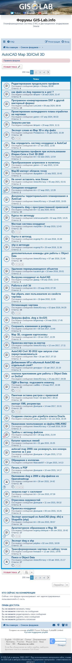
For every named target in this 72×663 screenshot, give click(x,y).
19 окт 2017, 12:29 (46, 337)
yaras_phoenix (40, 419)
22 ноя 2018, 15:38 (53, 239)
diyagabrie (38, 173)
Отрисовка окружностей (25, 500)
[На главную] (36, 5)
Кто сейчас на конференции (18, 593)
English (56, 13)
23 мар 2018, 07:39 (47, 288)
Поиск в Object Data (23, 557)
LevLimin (37, 106)
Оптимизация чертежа (24, 305)
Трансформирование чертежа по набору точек (39, 549)
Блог (8, 644)
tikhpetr (36, 94)
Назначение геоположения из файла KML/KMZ (38, 423)
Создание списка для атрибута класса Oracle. (38, 416)
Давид (36, 280)
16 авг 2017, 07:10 (47, 356)
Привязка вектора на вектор (28, 343)
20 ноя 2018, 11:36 (53, 247)
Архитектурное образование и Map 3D (34, 527)
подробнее (39, 662)
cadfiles (36, 385)
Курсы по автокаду (22, 215)
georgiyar (37, 368)
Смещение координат (24, 187)
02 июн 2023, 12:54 (47, 157)
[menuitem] (10, 42)
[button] (48, 72)
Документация (39, 639)
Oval (35, 398)
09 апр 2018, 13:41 (50, 280)
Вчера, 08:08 (47, 86)
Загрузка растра (20, 122)
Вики (41, 642)
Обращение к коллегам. (25, 460)
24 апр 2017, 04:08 (57, 379)
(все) (35, 642)
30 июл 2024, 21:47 (51, 94)
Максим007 (38, 463)
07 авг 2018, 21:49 (57, 258)
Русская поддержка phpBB (36, 632)
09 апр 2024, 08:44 (52, 106)
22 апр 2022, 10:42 (53, 173)
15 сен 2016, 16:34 (57, 419)
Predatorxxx (38, 133)
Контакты (10, 642)
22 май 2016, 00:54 (57, 426)
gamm (36, 117)
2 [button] (36, 72)
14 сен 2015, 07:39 (46, 494)
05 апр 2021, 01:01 (57, 182)
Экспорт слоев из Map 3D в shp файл (33, 130)
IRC (14, 644)
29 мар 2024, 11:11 (50, 125)
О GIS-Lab (18, 639)
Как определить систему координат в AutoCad (39, 143)
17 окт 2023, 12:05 (46, 145)
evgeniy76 (38, 239)
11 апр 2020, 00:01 (46, 210)
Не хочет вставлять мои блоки (29, 179)
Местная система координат (28, 223)
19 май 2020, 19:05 (57, 201)
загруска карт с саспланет (26, 491)
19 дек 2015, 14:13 (54, 463)
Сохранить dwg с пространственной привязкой (39, 207)
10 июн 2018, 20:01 (55, 271)
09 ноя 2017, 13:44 (46, 329)
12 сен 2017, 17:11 (57, 345)
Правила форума (12, 60)
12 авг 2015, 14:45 (52, 551)
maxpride (37, 226)
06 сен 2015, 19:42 (59, 530)
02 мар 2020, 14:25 (59, 218)
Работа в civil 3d (21, 285)
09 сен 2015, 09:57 (46, 522)
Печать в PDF (19, 467)
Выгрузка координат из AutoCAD (30, 277)
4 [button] (44, 72)
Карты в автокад (21, 236)
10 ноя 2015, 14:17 (53, 470)
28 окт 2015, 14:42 (46, 481)
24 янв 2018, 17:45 (54, 320)
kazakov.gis (38, 271)
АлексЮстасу (39, 182)
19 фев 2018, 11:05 (47, 299)
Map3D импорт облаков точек (29, 171)
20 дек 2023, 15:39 (55, 133)
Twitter (17, 13)
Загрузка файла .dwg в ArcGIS (29, 317)
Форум (29, 642)
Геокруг (61, 645)
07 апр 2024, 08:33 (49, 117)
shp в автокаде (20, 244)
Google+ (45, 13)
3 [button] (40, 72)
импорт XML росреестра (25, 403)
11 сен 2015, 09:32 (52, 502)
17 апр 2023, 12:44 (49, 165)
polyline (36, 543)
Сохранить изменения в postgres (31, 326)
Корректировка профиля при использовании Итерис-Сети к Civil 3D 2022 (38, 153)
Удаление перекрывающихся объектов (34, 268)
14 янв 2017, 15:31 (53, 406)
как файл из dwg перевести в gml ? (32, 92)
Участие (20, 642)
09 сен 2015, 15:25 (53, 511)
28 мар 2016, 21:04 (47, 435)
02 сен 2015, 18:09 (50, 543)
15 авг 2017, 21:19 (52, 368)
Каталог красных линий (25, 440)
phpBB (30, 630)
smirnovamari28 (40, 218)
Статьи (28, 639)
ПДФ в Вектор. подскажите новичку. (33, 382)
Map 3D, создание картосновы (29, 334)
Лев (35, 356)
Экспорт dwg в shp (22, 540)
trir (34, 145)
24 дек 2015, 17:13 (52, 454)
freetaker (37, 551)
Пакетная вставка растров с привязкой (34, 395)
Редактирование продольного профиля (35, 83)
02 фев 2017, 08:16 (49, 398)
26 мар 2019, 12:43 (52, 226)
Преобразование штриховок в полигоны (35, 162)
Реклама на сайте (26, 644)
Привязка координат (23, 508)
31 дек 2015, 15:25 (46, 443)
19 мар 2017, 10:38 (51, 385)
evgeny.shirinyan (41, 530)
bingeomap (38, 320)
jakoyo (36, 86)
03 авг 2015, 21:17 (57, 560)
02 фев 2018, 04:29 (57, 307)
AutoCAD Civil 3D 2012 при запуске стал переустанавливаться (34, 352)
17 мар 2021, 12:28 (47, 190)
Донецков (37, 406)
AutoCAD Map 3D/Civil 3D (23, 54)
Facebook (31, 13)
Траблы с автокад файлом (27, 432)
